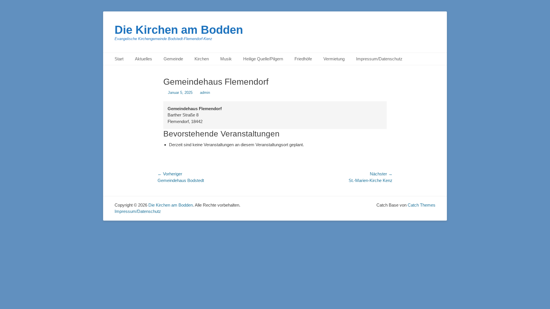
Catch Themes (421, 205)
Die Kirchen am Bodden (179, 29)
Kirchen (202, 58)
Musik (226, 58)
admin (205, 92)
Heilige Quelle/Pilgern (263, 58)
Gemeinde (173, 58)
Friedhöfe (303, 58)
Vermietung (334, 58)
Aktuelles (143, 58)
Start (119, 58)
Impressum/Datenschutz (379, 58)
